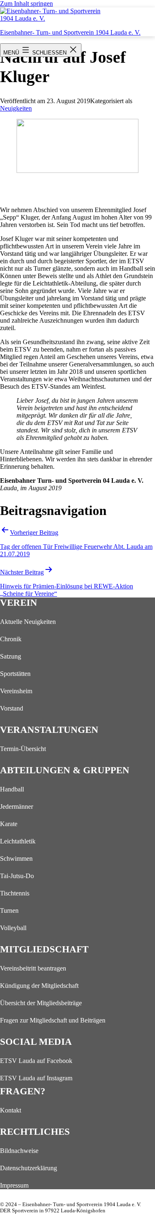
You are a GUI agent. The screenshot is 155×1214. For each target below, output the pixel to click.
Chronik (10, 638)
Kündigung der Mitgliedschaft (39, 985)
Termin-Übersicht (23, 748)
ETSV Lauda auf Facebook (36, 1060)
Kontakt (10, 1110)
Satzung (10, 656)
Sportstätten (15, 673)
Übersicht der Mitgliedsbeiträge (41, 1002)
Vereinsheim (16, 690)
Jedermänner (16, 806)
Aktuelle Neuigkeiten (28, 621)
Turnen (9, 910)
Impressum (14, 1185)
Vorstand (11, 708)
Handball (12, 789)
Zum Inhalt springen (26, 3)
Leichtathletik (18, 841)
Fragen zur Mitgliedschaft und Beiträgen (52, 1020)
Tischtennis (14, 893)
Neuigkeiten (16, 108)
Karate (8, 823)
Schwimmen (16, 858)
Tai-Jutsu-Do (17, 875)
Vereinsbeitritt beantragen (33, 968)
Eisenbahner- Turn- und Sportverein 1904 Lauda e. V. (70, 32)
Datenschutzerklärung (28, 1167)
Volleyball (13, 927)
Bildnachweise (19, 1150)
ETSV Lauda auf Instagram (36, 1078)
